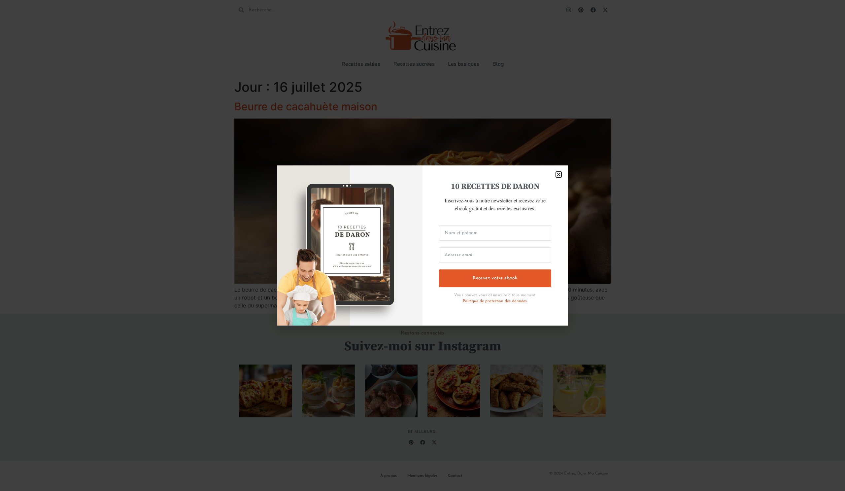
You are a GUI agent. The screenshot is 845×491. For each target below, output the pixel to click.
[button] (558, 174)
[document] (422, 245)
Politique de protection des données (495, 301)
